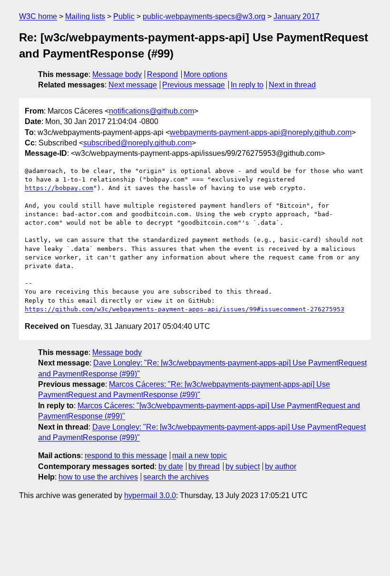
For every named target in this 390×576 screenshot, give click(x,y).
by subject (242, 466)
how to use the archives (98, 477)
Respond (162, 74)
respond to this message (126, 455)
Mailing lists (85, 16)
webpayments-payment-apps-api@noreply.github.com (260, 132)
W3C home (38, 16)
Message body (117, 74)
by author (280, 466)
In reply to (247, 85)
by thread (204, 466)
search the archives (176, 477)
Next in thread (292, 85)
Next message (132, 85)
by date (170, 466)
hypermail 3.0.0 (150, 495)
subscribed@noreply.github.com (137, 143)
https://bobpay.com (59, 188)
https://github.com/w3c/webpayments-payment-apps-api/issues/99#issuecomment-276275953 (184, 309)
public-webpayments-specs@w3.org (204, 16)
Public (124, 16)
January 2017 (296, 16)
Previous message (193, 85)
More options (205, 74)
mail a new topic (199, 455)
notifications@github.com (151, 111)
